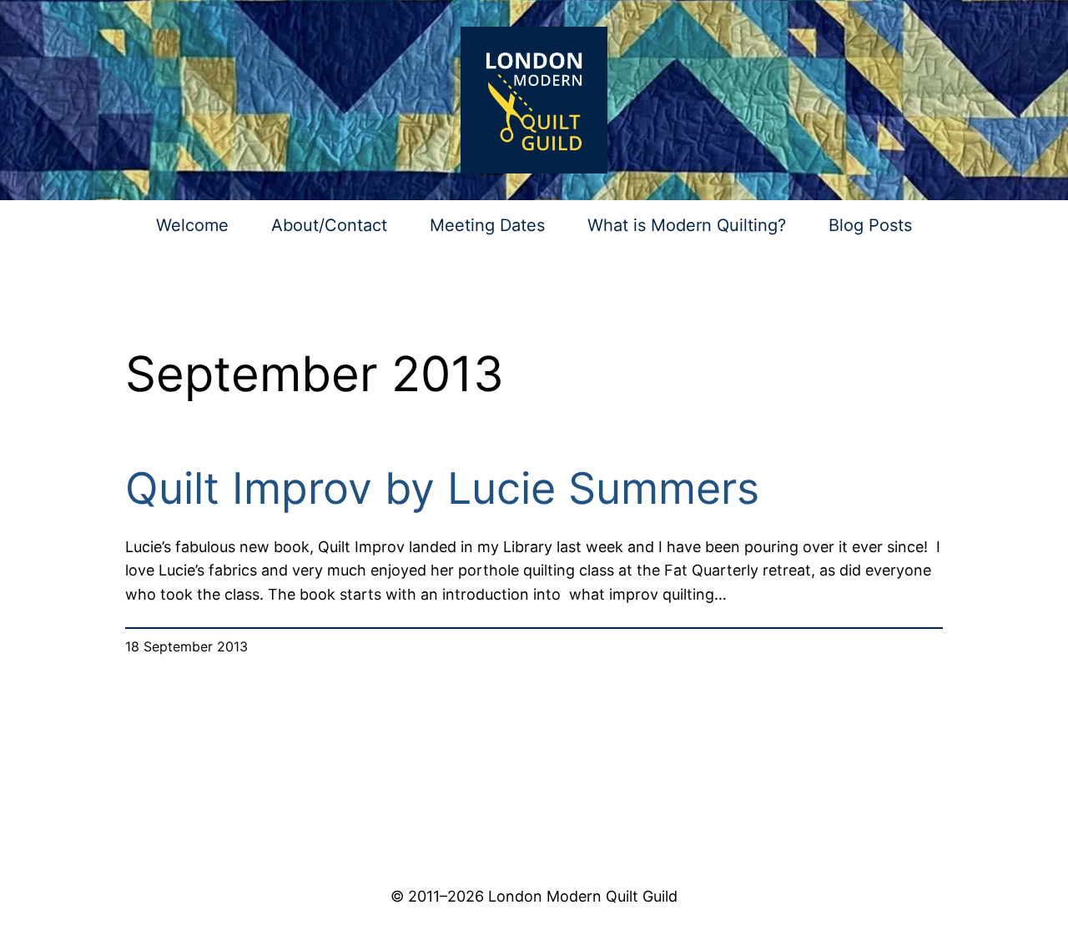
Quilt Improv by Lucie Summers (442, 489)
